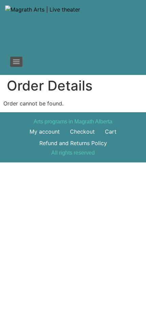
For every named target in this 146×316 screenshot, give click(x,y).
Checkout (82, 131)
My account (45, 131)
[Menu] (16, 62)
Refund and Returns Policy (73, 143)
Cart (110, 131)
